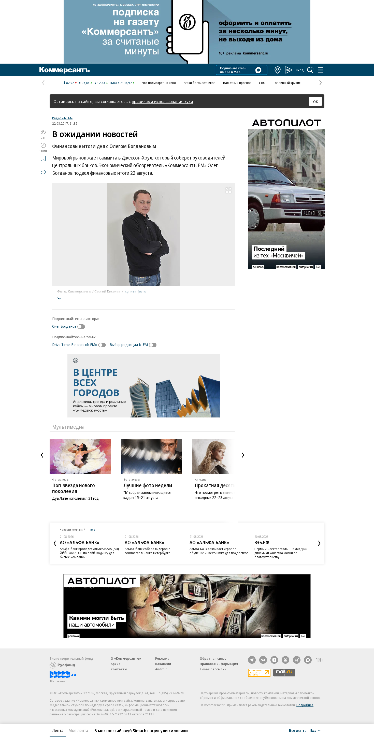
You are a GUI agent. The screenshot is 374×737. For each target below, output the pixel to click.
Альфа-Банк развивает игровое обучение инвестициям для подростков (219, 550)
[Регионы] (278, 70)
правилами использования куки (162, 101)
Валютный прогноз (237, 82)
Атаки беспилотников (199, 82)
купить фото (135, 291)
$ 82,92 (69, 82)
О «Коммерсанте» (126, 658)
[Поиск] (310, 70)
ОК (315, 101)
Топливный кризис (286, 82)
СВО (262, 82)
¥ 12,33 (100, 82)
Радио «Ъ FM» (62, 118)
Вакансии (163, 663)
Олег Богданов (64, 326)
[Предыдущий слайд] (42, 455)
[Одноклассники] (285, 660)
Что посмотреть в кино (159, 82)
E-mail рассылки (213, 669)
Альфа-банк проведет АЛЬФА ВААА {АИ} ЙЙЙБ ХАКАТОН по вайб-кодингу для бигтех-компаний (89, 552)
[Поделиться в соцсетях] (43, 172)
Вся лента (298, 730)
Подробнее (304, 705)
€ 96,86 (84, 82)
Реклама (162, 658)
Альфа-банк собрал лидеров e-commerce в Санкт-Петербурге (148, 550)
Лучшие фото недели (147, 485)
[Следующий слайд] (243, 455)
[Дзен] (274, 660)
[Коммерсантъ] (64, 70)
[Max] (308, 660)
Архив (115, 663)
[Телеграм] (252, 660)
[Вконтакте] (263, 660)
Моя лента (78, 730)
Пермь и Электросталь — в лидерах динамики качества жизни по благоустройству (280, 552)
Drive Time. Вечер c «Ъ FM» (74, 344)
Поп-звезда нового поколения (73, 488)
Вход (300, 70)
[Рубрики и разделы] (320, 70)
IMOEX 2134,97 (121, 82)
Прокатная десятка (216, 485)
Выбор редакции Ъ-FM (129, 344)
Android (161, 669)
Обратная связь (213, 658)
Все (92, 529)
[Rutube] (296, 660)
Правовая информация (219, 663)
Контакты (119, 669)
